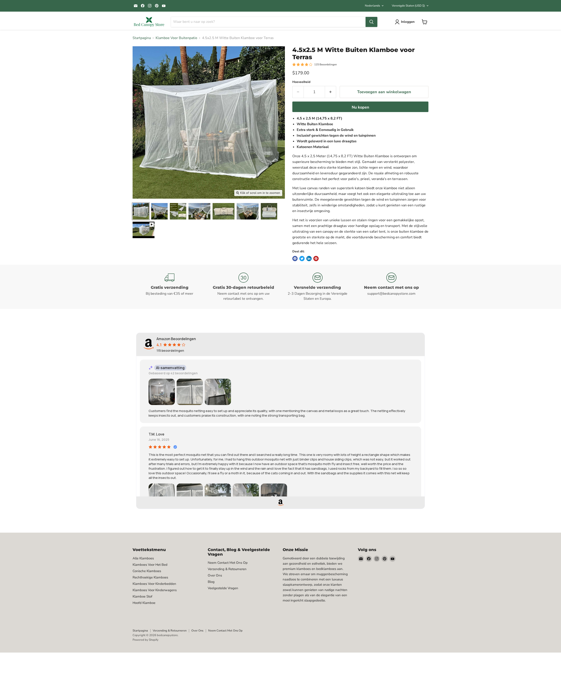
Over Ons (215, 575)
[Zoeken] (371, 22)
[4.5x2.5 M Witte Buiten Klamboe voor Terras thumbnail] (143, 230)
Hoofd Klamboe (144, 603)
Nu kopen (360, 107)
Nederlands (372, 6)
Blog (211, 582)
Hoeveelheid (301, 82)
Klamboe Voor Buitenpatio (176, 38)
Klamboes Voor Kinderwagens (155, 590)
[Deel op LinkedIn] (309, 258)
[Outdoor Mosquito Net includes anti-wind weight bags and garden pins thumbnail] (178, 211)
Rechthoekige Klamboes (150, 577)
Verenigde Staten (408, 6)
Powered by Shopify (145, 640)
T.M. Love (156, 434)
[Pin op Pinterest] (316, 258)
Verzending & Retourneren (227, 569)
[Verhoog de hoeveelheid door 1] (330, 92)
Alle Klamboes (143, 558)
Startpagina (142, 38)
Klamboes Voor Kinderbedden (154, 584)
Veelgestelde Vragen (223, 588)
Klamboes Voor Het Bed (150, 564)
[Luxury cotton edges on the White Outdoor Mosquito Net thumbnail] (199, 211)
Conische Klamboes (147, 571)
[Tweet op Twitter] (302, 258)
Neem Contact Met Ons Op (228, 562)
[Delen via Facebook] (295, 258)
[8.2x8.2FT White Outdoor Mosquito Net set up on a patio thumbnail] (140, 211)
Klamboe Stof (142, 596)
